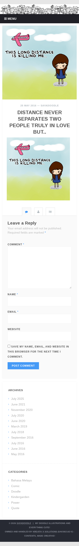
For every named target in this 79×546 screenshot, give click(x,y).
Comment (16, 244)
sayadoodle (50, 105)
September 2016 (22, 437)
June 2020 (18, 421)
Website (14, 329)
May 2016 (17, 454)
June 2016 (18, 448)
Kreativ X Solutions (45, 531)
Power (15, 502)
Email (13, 311)
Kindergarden (20, 497)
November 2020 (22, 409)
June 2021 (18, 404)
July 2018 (17, 432)
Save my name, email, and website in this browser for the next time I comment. (38, 351)
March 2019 (19, 426)
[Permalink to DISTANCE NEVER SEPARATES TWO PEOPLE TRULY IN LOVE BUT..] (39, 63)
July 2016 (17, 443)
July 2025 (17, 398)
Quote (15, 508)
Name (13, 294)
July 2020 (17, 415)
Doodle (16, 491)
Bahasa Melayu (21, 480)
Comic (15, 486)
